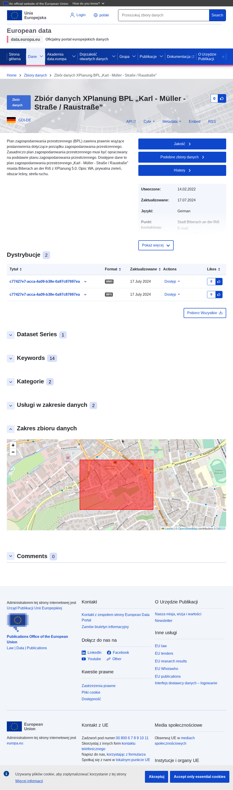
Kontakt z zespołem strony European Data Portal (115, 617)
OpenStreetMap (188, 528)
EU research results (171, 661)
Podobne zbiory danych (179, 157)
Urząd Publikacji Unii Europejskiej (34, 608)
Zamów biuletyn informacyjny (105, 627)
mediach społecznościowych (175, 740)
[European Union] (41, 726)
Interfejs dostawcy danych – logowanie (186, 683)
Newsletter (163, 621)
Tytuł (14, 269)
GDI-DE (24, 120)
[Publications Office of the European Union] (41, 621)
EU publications (168, 676)
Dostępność (91, 699)
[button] (89, 3)
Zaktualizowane (143, 269)
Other (116, 659)
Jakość (179, 144)
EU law (161, 646)
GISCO (220, 528)
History (179, 170)
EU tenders (164, 653)
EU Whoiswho (166, 669)
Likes (211, 269)
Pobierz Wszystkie (202, 313)
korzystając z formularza (126, 754)
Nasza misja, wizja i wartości (178, 614)
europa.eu (15, 743)
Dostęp (170, 281)
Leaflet (168, 528)
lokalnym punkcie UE (133, 760)
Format (111, 269)
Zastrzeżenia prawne (99, 686)
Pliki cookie (91, 692)
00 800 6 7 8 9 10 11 (132, 738)
